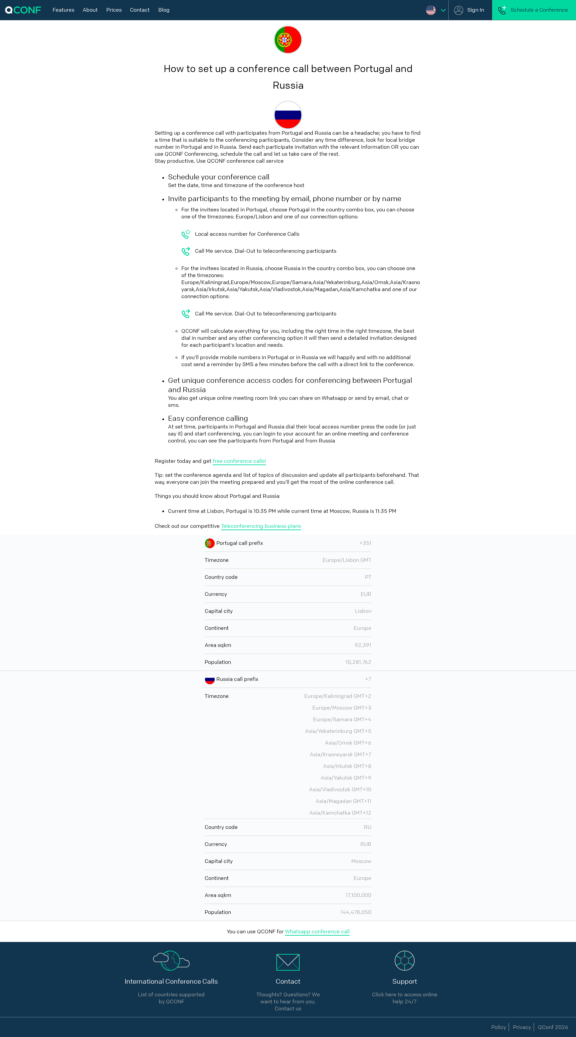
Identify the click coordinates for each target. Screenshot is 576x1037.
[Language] (435, 10)
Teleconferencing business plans (261, 526)
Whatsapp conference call (317, 931)
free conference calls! (239, 460)
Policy (498, 1027)
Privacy (522, 1027)
